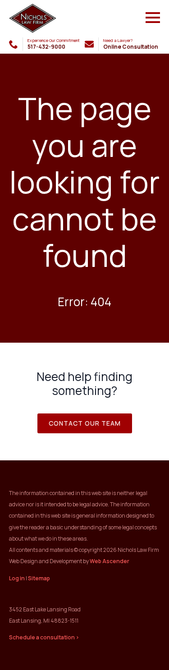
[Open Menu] (153, 17)
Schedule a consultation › (44, 637)
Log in (17, 578)
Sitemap (39, 578)
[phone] (13, 44)
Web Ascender (109, 561)
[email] (89, 44)
